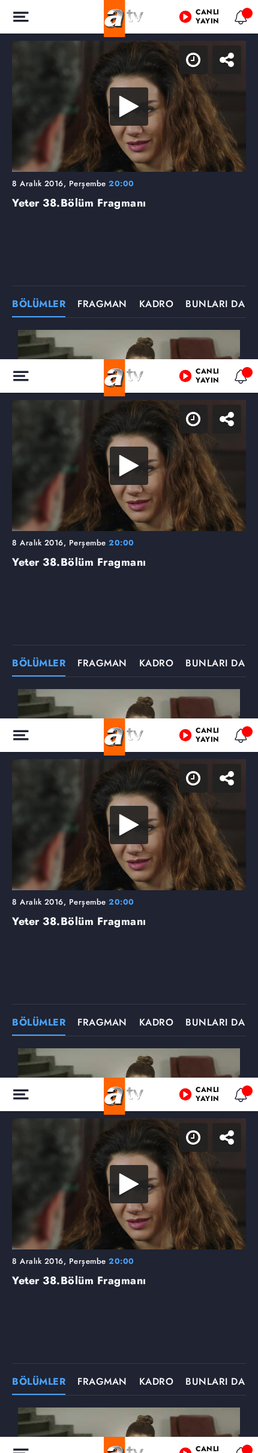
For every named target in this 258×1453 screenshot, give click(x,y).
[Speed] (205, 19)
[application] (129, 726)
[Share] (238, 19)
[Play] (129, 727)
